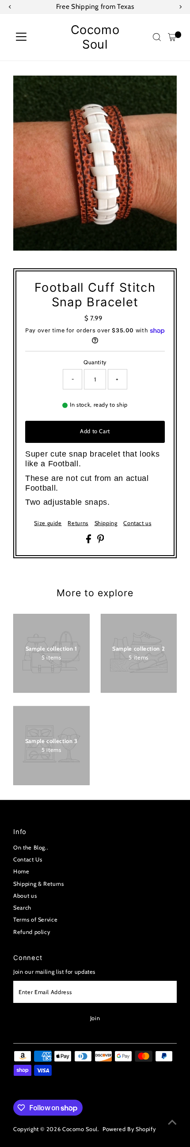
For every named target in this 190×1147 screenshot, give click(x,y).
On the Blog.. (30, 847)
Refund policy (31, 932)
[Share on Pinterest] (100, 541)
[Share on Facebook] (89, 541)
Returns (78, 523)
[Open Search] (157, 37)
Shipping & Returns (38, 883)
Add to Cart (95, 431)
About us (25, 895)
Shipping (106, 523)
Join (95, 1018)
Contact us (137, 523)
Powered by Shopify (129, 1129)
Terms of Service (35, 919)
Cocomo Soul (95, 37)
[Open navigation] (21, 37)
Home (21, 871)
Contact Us (27, 859)
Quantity (95, 362)
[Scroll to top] (172, 1123)
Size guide (47, 523)
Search (22, 907)
